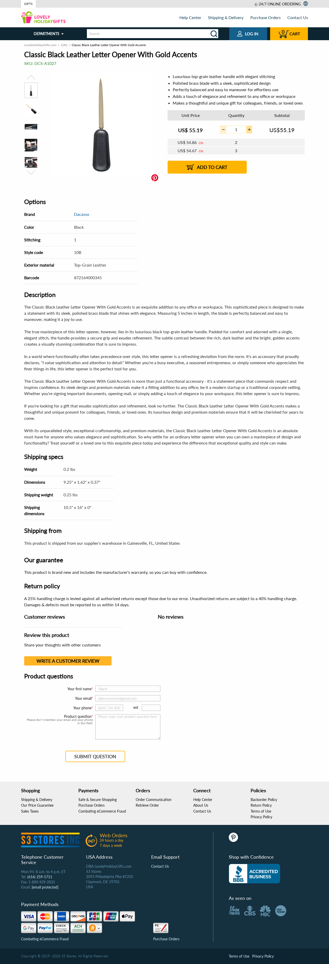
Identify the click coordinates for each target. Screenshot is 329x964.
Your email (83, 698)
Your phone (82, 708)
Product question (78, 716)
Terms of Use (261, 811)
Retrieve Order (147, 805)
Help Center (190, 17)
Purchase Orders (265, 17)
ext (135, 707)
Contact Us (297, 17)
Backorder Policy (264, 799)
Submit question (95, 756)
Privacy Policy (261, 817)
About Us (200, 805)
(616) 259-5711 (39, 877)
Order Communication (153, 799)
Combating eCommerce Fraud (102, 811)
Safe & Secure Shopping (97, 799)
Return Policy (261, 805)
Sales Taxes (30, 811)
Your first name (79, 689)
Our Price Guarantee (37, 805)
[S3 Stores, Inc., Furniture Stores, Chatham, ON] (254, 873)
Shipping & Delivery (225, 17)
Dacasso (81, 214)
